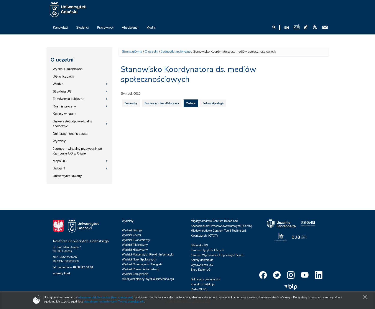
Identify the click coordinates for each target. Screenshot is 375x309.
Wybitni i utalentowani (68, 69)
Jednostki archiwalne (176, 51)
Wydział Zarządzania (135, 274)
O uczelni (62, 59)
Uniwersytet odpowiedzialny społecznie (72, 123)
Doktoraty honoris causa (70, 133)
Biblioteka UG (199, 245)
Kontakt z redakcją (202, 284)
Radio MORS (199, 289)
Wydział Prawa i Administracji (140, 269)
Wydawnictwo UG (202, 265)
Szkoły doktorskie (202, 260)
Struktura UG (62, 91)
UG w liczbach (63, 76)
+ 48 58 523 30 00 (81, 267)
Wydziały (59, 141)
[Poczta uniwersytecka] (325, 27)
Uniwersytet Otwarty (67, 176)
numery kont (61, 273)
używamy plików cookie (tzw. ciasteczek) (105, 297)
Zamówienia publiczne (68, 99)
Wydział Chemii (131, 235)
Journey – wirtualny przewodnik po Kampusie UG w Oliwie (77, 151)
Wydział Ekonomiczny (136, 240)
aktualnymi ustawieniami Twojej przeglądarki (114, 301)
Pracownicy (131, 103)
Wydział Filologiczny (135, 244)
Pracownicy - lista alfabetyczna (162, 103)
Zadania (191, 103)
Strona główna (132, 51)
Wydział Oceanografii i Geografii (142, 264)
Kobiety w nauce (64, 113)
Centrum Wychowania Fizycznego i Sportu (217, 255)
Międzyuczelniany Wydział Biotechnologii (148, 279)
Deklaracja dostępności (205, 279)
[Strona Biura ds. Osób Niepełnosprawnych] (314, 27)
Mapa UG (60, 161)
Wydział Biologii (132, 230)
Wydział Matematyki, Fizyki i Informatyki (147, 254)
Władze (58, 84)
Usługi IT (59, 168)
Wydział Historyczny (135, 249)
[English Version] (286, 27)
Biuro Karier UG (201, 269)
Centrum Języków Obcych (207, 250)
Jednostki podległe (213, 103)
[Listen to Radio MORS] (296, 26)
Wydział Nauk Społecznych (139, 259)
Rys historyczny (64, 106)
